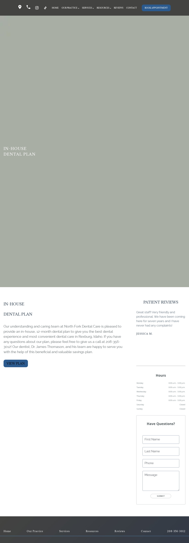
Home (55, 7)
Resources (103, 7)
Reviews (118, 7)
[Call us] (28, 7)
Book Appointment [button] (156, 7)
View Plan (16, 363)
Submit (161, 496)
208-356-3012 (176, 531)
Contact (131, 7)
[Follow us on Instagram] (37, 7)
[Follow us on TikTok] (45, 7)
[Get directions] (19, 8)
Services (87, 7)
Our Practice (69, 7)
